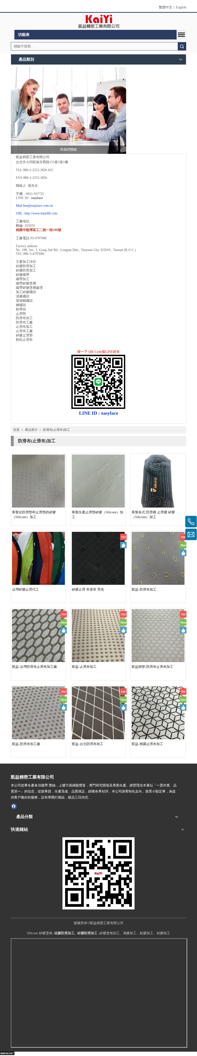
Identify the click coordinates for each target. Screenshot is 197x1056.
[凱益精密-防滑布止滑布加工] (158, 635)
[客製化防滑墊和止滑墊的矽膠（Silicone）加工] (38, 481)
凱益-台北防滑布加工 (87, 744)
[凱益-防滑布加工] (158, 558)
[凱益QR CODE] (98, 873)
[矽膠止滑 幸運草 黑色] (98, 558)
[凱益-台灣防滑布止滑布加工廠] (38, 635)
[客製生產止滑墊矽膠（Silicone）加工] (98, 481)
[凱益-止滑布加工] (98, 635)
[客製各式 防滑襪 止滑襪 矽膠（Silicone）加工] (158, 481)
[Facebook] (14, 806)
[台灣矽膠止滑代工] (38, 558)
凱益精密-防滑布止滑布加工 (152, 667)
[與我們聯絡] (68, 110)
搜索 (182, 46)
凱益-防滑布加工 (144, 589)
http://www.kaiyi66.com (41, 213)
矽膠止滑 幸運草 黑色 (88, 589)
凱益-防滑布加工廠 (26, 744)
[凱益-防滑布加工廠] (38, 712)
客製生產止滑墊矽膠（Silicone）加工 (97, 514)
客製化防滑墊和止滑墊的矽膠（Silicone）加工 (34, 514)
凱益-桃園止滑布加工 (147, 744)
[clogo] (98, 21)
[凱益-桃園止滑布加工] (158, 712)
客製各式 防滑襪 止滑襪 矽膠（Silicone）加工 (153, 514)
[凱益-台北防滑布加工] (98, 712)
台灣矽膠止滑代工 (25, 589)
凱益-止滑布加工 (84, 667)
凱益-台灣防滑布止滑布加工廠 (34, 667)
